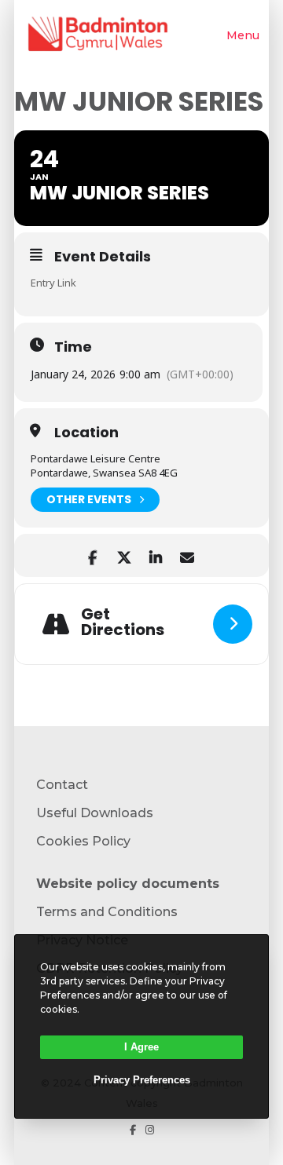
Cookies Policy (83, 841)
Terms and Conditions (107, 911)
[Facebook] (133, 1130)
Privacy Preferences (142, 1080)
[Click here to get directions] (232, 624)
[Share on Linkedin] (155, 555)
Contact (62, 784)
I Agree (141, 1047)
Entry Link (53, 283)
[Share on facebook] (92, 555)
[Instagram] (149, 1130)
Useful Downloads (94, 812)
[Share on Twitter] (124, 555)
